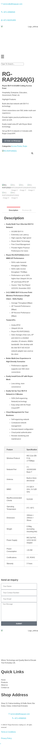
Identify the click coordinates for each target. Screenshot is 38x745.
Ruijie (25, 146)
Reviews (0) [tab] (26, 210)
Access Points (16, 146)
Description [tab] (13, 210)
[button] (19, 61)
